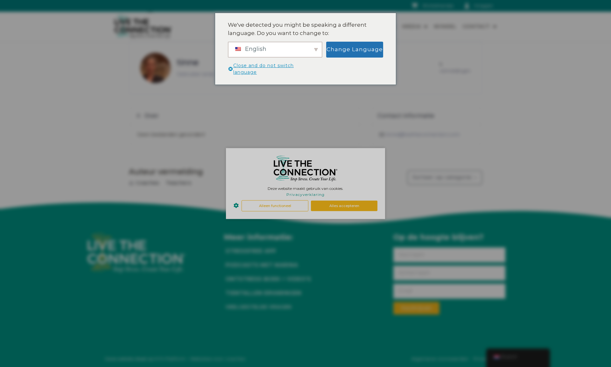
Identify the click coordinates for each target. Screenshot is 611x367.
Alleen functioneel (275, 206)
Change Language (355, 49)
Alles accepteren (344, 206)
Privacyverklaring (305, 194)
